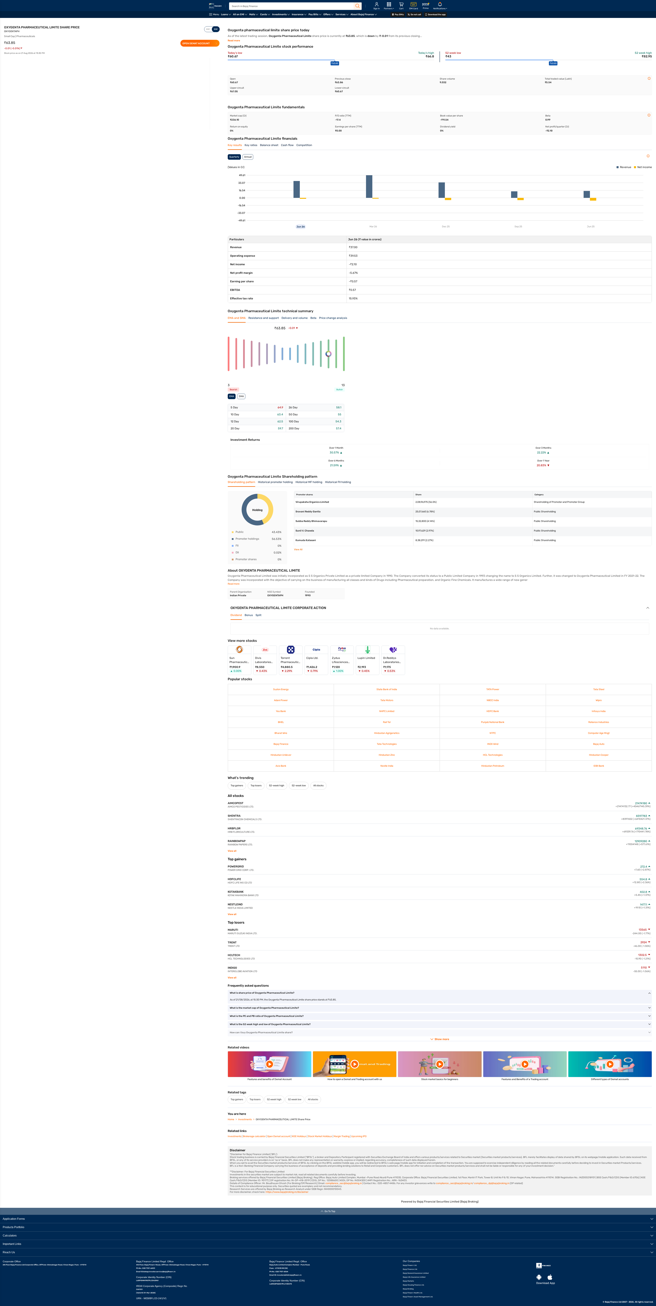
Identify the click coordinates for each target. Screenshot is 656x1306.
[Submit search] (358, 6)
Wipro (599, 700)
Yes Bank (281, 711)
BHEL (281, 722)
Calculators (10, 1235)
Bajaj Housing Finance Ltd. (413, 1285)
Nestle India (386, 765)
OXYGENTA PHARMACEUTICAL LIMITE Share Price (283, 1119)
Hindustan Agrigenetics (387, 733)
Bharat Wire (281, 733)
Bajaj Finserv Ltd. (410, 1265)
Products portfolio (13, 1227)
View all (232, 850)
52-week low (299, 785)
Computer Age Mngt (599, 733)
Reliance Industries (598, 722)
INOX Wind (492, 744)
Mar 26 (373, 226)
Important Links (12, 1243)
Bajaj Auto (598, 744)
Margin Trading (342, 1136)
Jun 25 (591, 226)
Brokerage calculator (254, 1136)
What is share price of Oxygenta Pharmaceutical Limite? (262, 992)
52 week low (294, 1099)
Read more (234, 40)
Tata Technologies (387, 744)
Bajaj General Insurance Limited (416, 1273)
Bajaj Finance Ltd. (410, 1269)
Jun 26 (301, 226)
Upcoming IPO (358, 1136)
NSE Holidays (299, 1136)
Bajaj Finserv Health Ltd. (413, 1293)
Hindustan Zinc (387, 755)
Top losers (256, 785)
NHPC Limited (386, 711)
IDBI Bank (598, 765)
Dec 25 (446, 226)
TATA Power (492, 689)
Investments (245, 1119)
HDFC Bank (493, 711)
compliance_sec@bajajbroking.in (343, 1183)
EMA (231, 396)
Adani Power (281, 700)
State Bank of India (387, 689)
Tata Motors (386, 700)
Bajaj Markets (408, 1281)
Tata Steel (598, 689)
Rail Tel (387, 722)
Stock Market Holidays (320, 1136)
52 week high (274, 1099)
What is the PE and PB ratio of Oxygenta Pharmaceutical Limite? (267, 1016)
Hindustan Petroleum (492, 765)
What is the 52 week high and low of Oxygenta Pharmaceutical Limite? (270, 1024)
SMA (241, 396)
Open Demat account (278, 1136)
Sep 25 (518, 226)
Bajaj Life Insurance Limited (414, 1277)
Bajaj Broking (408, 1289)
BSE (216, 29)
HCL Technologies (493, 755)
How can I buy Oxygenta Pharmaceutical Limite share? (261, 1032)
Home (231, 1119)
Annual (248, 156)
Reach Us (9, 1252)
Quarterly (234, 156)
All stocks (318, 785)
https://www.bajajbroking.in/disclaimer (287, 1192)
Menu (216, 14)
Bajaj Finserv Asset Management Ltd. (418, 1297)
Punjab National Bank (492, 722)
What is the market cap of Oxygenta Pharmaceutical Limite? (264, 1007)
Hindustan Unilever (281, 755)
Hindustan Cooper (599, 755)
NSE (208, 29)
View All (298, 549)
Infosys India (599, 711)
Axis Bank (281, 765)
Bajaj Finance (281, 744)
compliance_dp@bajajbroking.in (491, 1183)
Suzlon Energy (281, 689)
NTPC (493, 733)
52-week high (276, 785)
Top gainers (237, 785)
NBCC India (493, 700)
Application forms (14, 1218)
